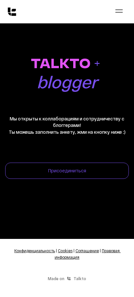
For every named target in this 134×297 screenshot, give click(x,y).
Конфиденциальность (34, 250)
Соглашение (87, 250)
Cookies (65, 250)
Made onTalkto (67, 278)
